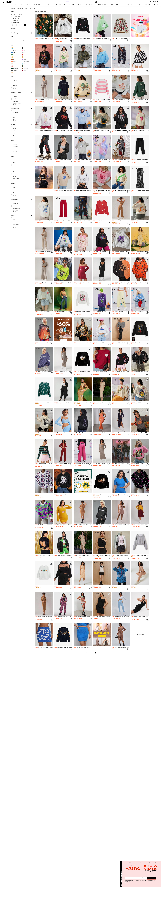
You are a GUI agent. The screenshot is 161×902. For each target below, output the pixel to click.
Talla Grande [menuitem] (40, 4)
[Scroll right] (157, 5)
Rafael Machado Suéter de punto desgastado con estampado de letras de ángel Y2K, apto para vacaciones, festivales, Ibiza (63, 282)
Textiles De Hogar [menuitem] (141, 4)
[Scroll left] (155, 5)
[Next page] (98, 652)
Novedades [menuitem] (17, 4)
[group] (21, 30)
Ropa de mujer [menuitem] (27, 4)
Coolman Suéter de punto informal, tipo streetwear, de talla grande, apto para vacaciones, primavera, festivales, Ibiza (63, 68)
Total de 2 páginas (88, 652)
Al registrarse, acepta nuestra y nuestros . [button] (140, 881)
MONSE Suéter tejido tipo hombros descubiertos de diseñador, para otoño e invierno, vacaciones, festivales (121, 342)
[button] (155, 2)
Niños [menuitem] (46, 4)
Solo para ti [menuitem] (12, 4)
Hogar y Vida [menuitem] (85, 4)
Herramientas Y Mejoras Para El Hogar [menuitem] (129, 4)
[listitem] (44, 28)
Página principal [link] (14, 8)
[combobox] (42, 11)
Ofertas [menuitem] (22, 4)
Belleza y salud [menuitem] (110, 4)
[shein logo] (7, 1)
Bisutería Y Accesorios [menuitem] (73, 4)
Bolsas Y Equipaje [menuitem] (117, 4)
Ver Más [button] (14, 88)
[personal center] (147, 2)
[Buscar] (96, 2)
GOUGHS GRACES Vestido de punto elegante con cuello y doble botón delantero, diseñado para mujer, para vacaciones (44, 616)
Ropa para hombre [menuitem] (51, 4)
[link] (150, 1)
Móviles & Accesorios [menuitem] (149, 4)
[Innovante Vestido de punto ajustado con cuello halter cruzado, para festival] (140, 604)
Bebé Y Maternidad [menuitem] (102, 4)
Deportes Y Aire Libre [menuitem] (93, 4)
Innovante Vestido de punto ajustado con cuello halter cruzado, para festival (140, 616)
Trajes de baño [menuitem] (34, 4)
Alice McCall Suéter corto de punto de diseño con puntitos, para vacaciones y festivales (63, 311)
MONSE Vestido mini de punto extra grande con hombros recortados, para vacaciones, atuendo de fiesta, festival (102, 616)
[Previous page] (94, 652)
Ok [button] (25, 24)
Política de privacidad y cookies (141, 880)
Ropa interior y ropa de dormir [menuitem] (62, 4)
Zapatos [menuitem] (80, 4)
